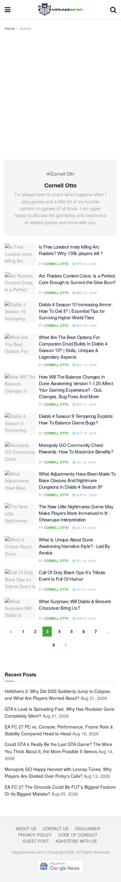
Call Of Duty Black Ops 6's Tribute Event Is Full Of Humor (72, 575)
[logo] (60, 9)
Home (10, 28)
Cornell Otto (56, 264)
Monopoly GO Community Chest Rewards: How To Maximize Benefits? (76, 448)
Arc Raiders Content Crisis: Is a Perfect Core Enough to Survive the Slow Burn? (77, 278)
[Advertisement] (60, 96)
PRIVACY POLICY (35, 835)
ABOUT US (26, 828)
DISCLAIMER (87, 828)
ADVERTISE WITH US (76, 841)
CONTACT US (56, 828)
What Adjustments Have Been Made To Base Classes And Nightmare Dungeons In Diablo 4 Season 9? (77, 480)
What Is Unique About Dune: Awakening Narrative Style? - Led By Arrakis (74, 546)
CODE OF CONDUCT (77, 835)
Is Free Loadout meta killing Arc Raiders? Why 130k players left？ (71, 249)
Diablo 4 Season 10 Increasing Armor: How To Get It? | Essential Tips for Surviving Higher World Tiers (75, 311)
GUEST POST (36, 841)
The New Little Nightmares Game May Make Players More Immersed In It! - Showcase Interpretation (76, 513)
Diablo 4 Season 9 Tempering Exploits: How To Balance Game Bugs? (76, 419)
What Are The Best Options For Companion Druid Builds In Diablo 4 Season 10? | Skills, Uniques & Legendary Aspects (73, 347)
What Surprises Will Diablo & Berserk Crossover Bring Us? (75, 604)
